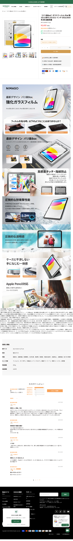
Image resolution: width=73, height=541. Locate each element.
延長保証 (28, 501)
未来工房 (16, 499)
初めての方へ (51, 534)
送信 (65, 494)
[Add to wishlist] (70, 48)
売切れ (59, 47)
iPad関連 (4, 504)
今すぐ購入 (55, 51)
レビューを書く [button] (55, 391)
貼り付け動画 (29, 506)
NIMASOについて (17, 496)
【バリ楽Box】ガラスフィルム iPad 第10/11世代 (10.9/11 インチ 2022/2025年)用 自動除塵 (17, 11)
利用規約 (52, 498)
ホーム (3, 11)
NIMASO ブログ (17, 502)
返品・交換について (30, 518)
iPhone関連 (5, 501)
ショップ (4, 498)
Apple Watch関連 (6, 507)
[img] (13, 402)
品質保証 (28, 503)
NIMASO (11, 530)
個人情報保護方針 (58, 498)
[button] (66, 6)
